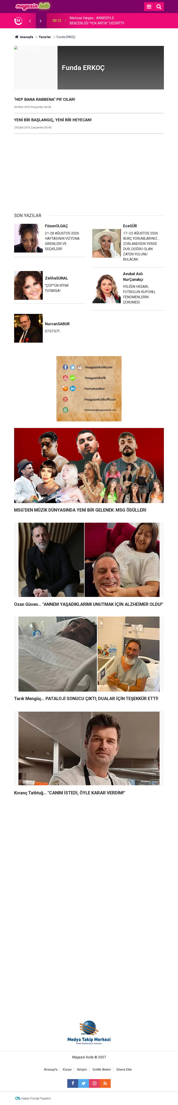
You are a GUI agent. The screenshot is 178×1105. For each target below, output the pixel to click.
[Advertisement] (89, 170)
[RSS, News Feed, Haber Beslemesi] (105, 1083)
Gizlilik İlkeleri (101, 1069)
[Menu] (149, 7)
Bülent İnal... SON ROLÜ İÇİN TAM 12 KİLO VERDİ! (96, 20)
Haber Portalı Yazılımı (36, 1098)
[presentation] (29, 20)
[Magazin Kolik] (33, 6)
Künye (67, 1069)
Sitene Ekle (124, 1069)
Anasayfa (51, 1069)
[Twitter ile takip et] (83, 1083)
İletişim (82, 1069)
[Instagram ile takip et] (94, 1083)
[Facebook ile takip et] (72, 1083)
